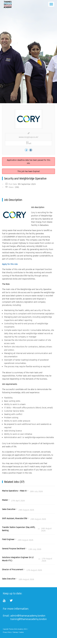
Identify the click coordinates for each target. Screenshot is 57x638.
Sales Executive (8, 509)
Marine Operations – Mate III (14, 491)
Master (5, 500)
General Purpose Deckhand (13, 548)
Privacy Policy (7, 632)
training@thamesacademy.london (28, 619)
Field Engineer (8, 539)
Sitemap (15, 632)
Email (28, 143)
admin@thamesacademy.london (27, 615)
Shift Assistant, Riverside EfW (14, 518)
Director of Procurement (12, 569)
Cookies (21, 632)
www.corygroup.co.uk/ (28, 137)
